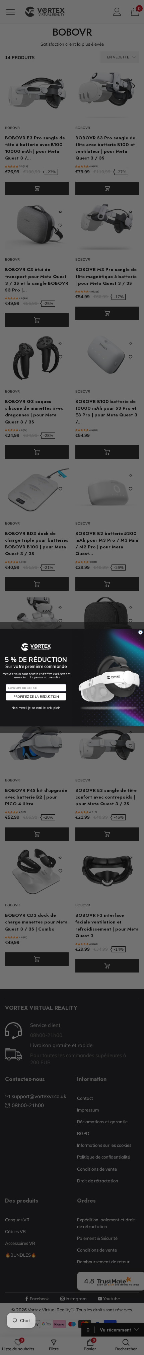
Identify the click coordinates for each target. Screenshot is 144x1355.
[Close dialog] (140, 632)
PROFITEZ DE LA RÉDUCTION (36, 696)
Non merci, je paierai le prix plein (36, 707)
